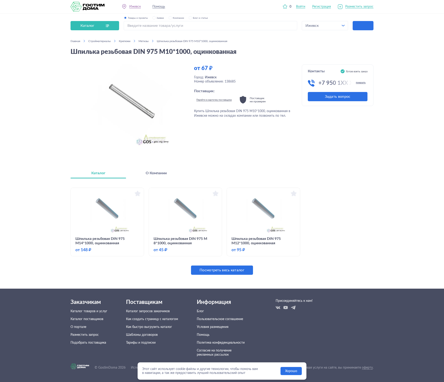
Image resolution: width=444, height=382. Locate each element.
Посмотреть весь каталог (222, 270)
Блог (200, 311)
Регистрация (321, 6)
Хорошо (291, 371)
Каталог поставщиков (87, 319)
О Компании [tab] (156, 173)
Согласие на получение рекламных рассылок (214, 352)
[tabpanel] (222, 231)
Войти (300, 6)
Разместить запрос (359, 6)
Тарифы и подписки (141, 342)
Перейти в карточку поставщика (214, 100)
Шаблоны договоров (142, 334)
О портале (78, 327)
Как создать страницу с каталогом (152, 319)
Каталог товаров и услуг (89, 311)
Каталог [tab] (98, 173)
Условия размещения (212, 327)
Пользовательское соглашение (220, 319)
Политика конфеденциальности (221, 342)
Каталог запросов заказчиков (148, 311)
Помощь (158, 6)
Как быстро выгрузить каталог (149, 327)
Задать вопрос (338, 96)
